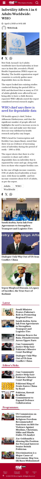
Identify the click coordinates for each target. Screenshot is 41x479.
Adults (7, 186)
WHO (18, 186)
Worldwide (9, 189)
